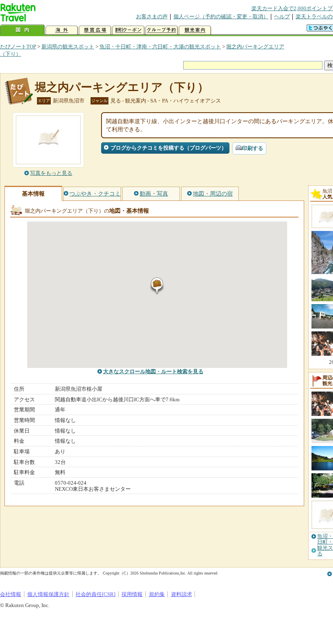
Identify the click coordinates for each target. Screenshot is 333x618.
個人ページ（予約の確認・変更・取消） (220, 16)
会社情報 (10, 594)
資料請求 (181, 594)
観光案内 (195, 30)
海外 (61, 30)
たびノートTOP (18, 47)
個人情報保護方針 (48, 594)
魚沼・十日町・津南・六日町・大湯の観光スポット (160, 47)
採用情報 (132, 594)
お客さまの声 (152, 16)
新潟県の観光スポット (67, 47)
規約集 (157, 594)
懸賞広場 (95, 30)
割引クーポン (128, 30)
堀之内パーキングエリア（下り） (122, 87)
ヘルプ (282, 16)
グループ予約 (161, 30)
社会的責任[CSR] (95, 594)
